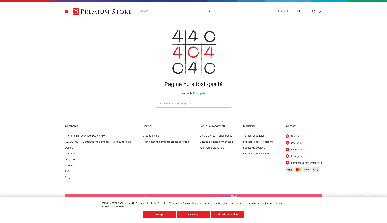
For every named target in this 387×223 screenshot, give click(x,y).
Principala (199, 93)
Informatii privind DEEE (256, 153)
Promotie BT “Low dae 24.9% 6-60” (85, 135)
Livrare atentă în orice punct (215, 135)
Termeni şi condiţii (253, 135)
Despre (69, 147)
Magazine (70, 159)
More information (228, 214)
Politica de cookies (254, 147)
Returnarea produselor (212, 147)
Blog (67, 177)
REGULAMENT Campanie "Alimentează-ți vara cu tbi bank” (98, 141)
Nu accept (193, 214)
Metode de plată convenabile (216, 141)
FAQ (67, 171)
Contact (69, 165)
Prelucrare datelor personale (259, 141)
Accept (159, 214)
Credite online (151, 135)
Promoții (283, 11)
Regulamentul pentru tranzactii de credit (166, 141)
